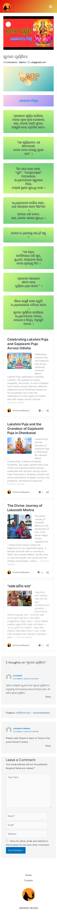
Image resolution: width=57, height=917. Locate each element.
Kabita (22, 62)
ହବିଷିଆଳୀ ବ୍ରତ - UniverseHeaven (33, 712)
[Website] (26, 834)
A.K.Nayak (17, 675)
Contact (28, 880)
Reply (48, 696)
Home (28, 875)
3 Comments (10, 62)
